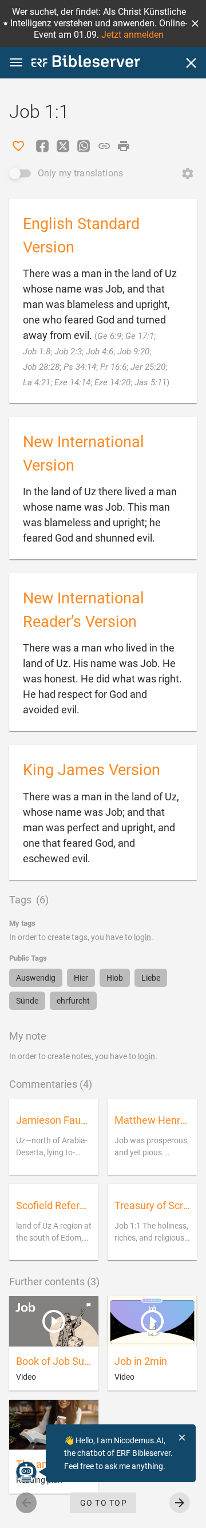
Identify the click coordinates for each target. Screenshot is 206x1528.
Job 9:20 (133, 351)
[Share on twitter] (63, 146)
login (142, 937)
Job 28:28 (41, 367)
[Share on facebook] (42, 146)
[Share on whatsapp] (83, 146)
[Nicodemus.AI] (26, 1472)
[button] (195, 23)
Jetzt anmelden (132, 34)
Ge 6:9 (109, 336)
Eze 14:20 (112, 382)
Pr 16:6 (113, 367)
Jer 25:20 (147, 367)
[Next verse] (179, 1503)
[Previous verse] (26, 1503)
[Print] (123, 146)
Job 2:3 (68, 351)
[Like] (18, 146)
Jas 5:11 (150, 382)
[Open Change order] (188, 173)
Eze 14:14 (72, 382)
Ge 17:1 (139, 336)
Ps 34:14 (80, 367)
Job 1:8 (36, 351)
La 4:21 (36, 382)
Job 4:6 (99, 351)
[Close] (191, 63)
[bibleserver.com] (85, 63)
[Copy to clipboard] (104, 146)
